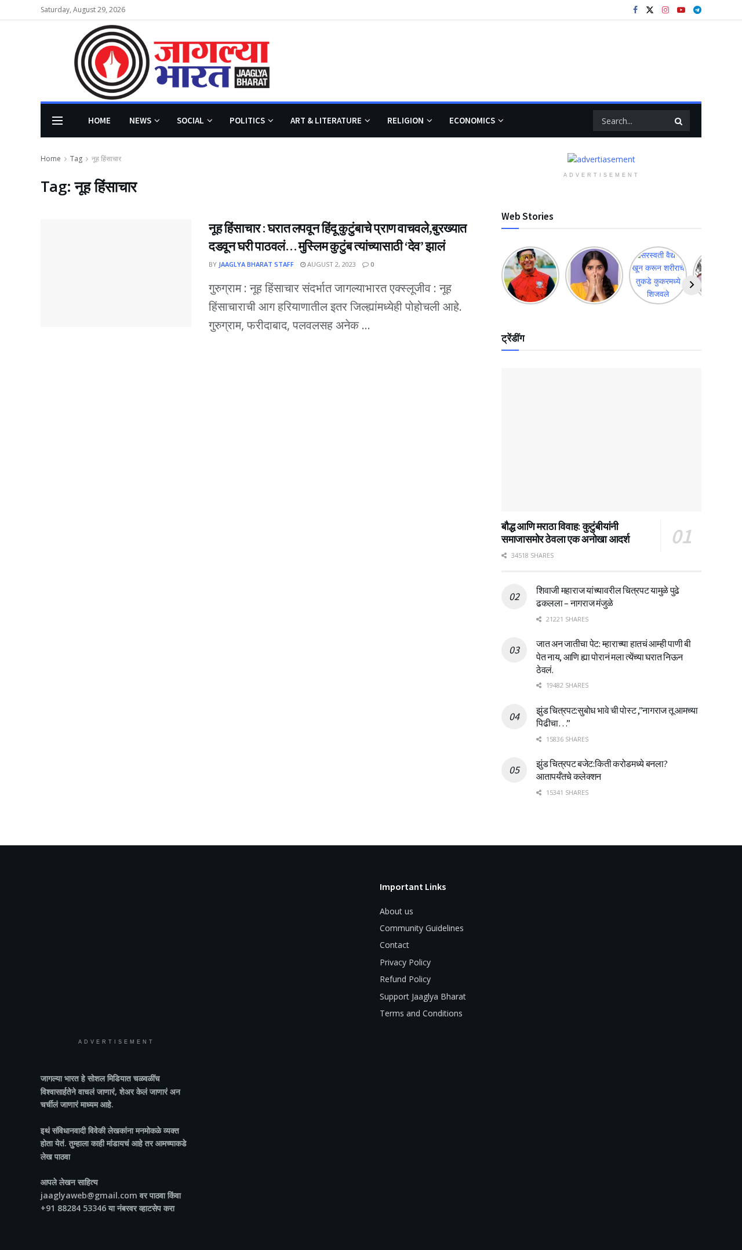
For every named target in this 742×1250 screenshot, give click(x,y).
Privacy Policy (405, 962)
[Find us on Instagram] (665, 10)
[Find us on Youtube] (681, 10)
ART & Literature (326, 120)
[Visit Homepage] (155, 61)
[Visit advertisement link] (601, 159)
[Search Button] (679, 120)
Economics (472, 120)
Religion (405, 120)
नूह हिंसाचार (106, 158)
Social (190, 120)
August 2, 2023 (330, 264)
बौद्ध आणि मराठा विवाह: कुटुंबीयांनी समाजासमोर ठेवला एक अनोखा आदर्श (565, 532)
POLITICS (247, 120)
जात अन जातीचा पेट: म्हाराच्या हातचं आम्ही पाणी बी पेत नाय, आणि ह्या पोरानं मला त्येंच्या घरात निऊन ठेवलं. (613, 656)
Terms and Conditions (421, 1013)
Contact (394, 944)
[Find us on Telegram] (697, 10)
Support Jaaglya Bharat (423, 996)
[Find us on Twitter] (650, 10)
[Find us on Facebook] (635, 10)
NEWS (140, 120)
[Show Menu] (57, 121)
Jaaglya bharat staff (256, 264)
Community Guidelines (422, 927)
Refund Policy (405, 978)
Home (99, 120)
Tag (76, 158)
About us (396, 911)
